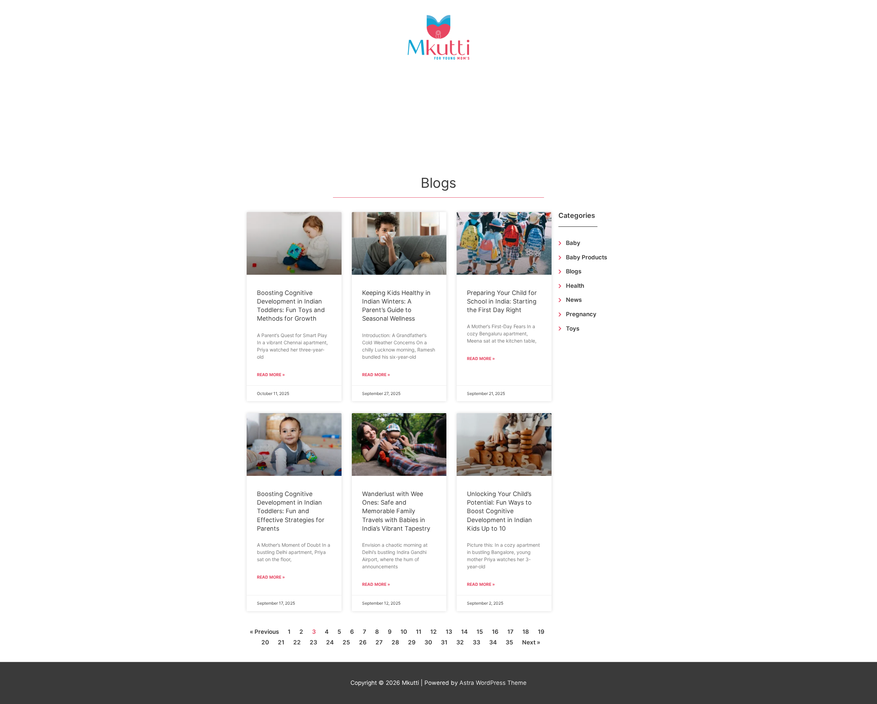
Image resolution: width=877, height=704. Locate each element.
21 (281, 642)
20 (265, 642)
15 (480, 631)
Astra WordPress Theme (493, 682)
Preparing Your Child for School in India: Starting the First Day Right (502, 301)
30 (428, 642)
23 (313, 642)
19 (541, 631)
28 (395, 642)
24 (330, 642)
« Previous (264, 631)
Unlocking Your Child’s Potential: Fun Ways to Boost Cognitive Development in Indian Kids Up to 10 (499, 511)
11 (418, 631)
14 (464, 631)
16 (495, 631)
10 (403, 631)
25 (346, 642)
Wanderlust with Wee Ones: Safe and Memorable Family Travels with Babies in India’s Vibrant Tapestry (396, 511)
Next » (531, 642)
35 (509, 642)
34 (493, 642)
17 (510, 631)
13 (449, 631)
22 (297, 642)
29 (412, 642)
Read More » (271, 374)
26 (363, 642)
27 (379, 642)
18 (525, 631)
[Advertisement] (438, 121)
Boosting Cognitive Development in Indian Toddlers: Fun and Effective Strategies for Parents (290, 511)
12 (433, 631)
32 (460, 642)
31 (444, 642)
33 (476, 642)
